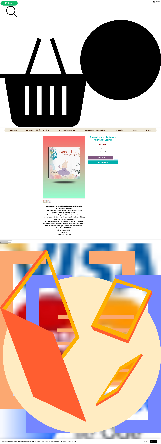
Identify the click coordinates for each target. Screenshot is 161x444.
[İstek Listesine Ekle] (116, 157)
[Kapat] (159, 441)
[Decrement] (100, 151)
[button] (80, 73)
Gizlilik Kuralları (72, 441)
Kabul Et (153, 441)
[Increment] (105, 151)
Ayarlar (145, 441)
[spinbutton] (102, 151)
